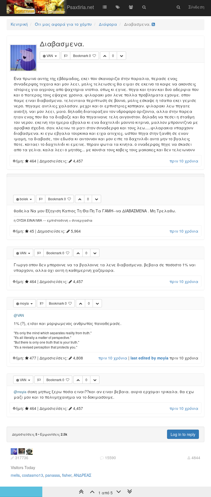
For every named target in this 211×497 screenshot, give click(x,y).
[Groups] (131, 7)
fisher (66, 475)
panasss (52, 475)
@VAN (19, 315)
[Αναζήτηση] (144, 7)
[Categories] (104, 7)
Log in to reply (183, 434)
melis (15, 475)
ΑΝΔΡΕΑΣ (82, 475)
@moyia (20, 391)
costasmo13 (32, 475)
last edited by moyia (149, 358)
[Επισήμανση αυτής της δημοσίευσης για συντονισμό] (65, 56)
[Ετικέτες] (117, 7)
